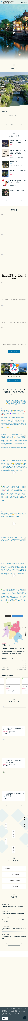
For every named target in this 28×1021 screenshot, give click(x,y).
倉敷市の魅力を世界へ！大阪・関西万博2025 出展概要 (14, 928)
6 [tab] (16, 376)
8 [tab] (19, 376)
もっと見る (14, 200)
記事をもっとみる (14, 351)
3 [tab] (11, 376)
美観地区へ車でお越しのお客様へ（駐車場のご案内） (14, 913)
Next (25, 369)
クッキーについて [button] (6, 1014)
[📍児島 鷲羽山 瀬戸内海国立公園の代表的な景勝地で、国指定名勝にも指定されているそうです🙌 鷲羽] (14, 420)
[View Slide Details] (14, 369)
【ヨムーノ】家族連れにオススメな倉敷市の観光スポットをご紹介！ (14, 920)
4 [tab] (13, 376)
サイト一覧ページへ (14, 380)
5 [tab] (14, 376)
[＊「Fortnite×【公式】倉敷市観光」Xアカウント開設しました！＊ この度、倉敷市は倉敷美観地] (14, 601)
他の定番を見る (14, 124)
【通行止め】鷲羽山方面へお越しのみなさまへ (12, 906)
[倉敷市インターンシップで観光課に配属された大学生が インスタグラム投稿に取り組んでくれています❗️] (14, 446)
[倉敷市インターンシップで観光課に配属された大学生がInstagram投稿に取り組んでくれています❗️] (14, 472)
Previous (3, 369)
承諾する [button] (5, 1018)
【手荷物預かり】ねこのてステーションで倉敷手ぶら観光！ (14, 937)
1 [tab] (8, 376)
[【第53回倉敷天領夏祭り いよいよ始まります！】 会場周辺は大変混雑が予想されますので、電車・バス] (14, 575)
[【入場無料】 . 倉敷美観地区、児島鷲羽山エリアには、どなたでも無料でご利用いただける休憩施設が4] (14, 549)
